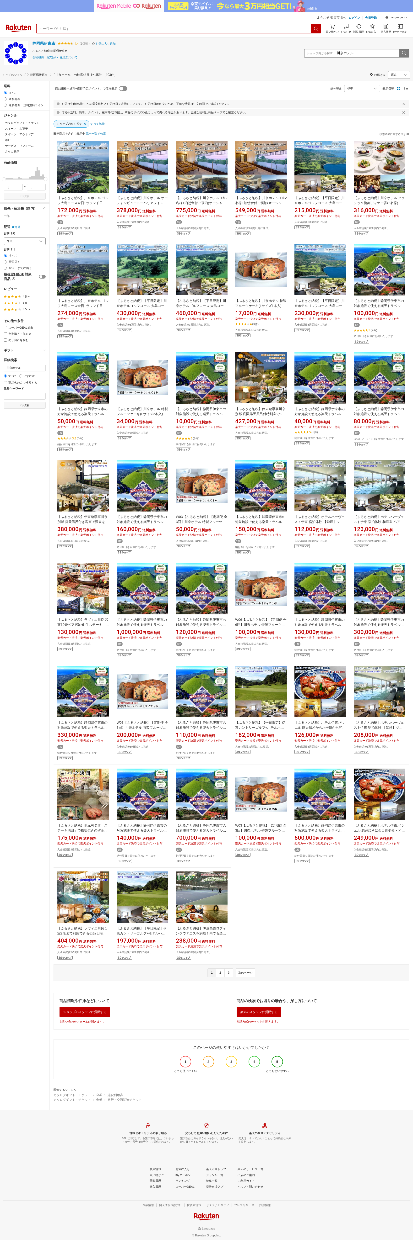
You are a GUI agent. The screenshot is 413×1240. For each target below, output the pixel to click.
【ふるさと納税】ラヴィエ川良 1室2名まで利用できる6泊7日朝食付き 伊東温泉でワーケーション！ (83, 933)
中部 (7, 216)
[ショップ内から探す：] (404, 53)
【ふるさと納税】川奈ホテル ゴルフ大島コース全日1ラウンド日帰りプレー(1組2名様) (83, 203)
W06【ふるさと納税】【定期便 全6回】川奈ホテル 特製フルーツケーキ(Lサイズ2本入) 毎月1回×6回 (142, 727)
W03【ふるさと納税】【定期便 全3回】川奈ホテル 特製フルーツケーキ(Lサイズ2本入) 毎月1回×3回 (261, 830)
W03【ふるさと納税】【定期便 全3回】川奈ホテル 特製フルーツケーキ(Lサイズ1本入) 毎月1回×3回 (201, 522)
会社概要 (38, 57)
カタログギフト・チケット (72, 1095)
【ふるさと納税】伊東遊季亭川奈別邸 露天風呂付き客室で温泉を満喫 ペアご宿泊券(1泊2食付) (83, 522)
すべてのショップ (14, 74)
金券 (99, 1095)
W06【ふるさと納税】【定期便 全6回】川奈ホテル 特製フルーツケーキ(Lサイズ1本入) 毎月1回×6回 (261, 625)
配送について (68, 57)
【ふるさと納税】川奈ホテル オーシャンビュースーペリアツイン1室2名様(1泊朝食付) (142, 203)
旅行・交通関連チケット (125, 1100)
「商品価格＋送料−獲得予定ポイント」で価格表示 (84, 88)
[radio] (5, 92)
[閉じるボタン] (403, 104)
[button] (396, 18)
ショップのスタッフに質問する (85, 1012)
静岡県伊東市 (44, 43)
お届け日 (9, 249)
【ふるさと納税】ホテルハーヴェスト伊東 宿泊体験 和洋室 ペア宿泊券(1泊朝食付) (379, 522)
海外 (17, 227)
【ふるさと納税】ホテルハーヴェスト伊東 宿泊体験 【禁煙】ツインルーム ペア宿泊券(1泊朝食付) (319, 522)
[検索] (316, 28)
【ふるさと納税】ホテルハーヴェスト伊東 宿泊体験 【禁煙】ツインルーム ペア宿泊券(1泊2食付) (379, 727)
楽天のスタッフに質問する (258, 1012)
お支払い (52, 57)
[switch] (42, 277)
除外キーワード (14, 388)
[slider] (4, 179)
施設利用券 (115, 1095)
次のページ (245, 972)
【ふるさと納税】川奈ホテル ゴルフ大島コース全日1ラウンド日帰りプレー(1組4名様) (83, 306)
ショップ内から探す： (321, 53)
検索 (26, 196)
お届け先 (9, 233)
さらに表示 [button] (12, 151)
